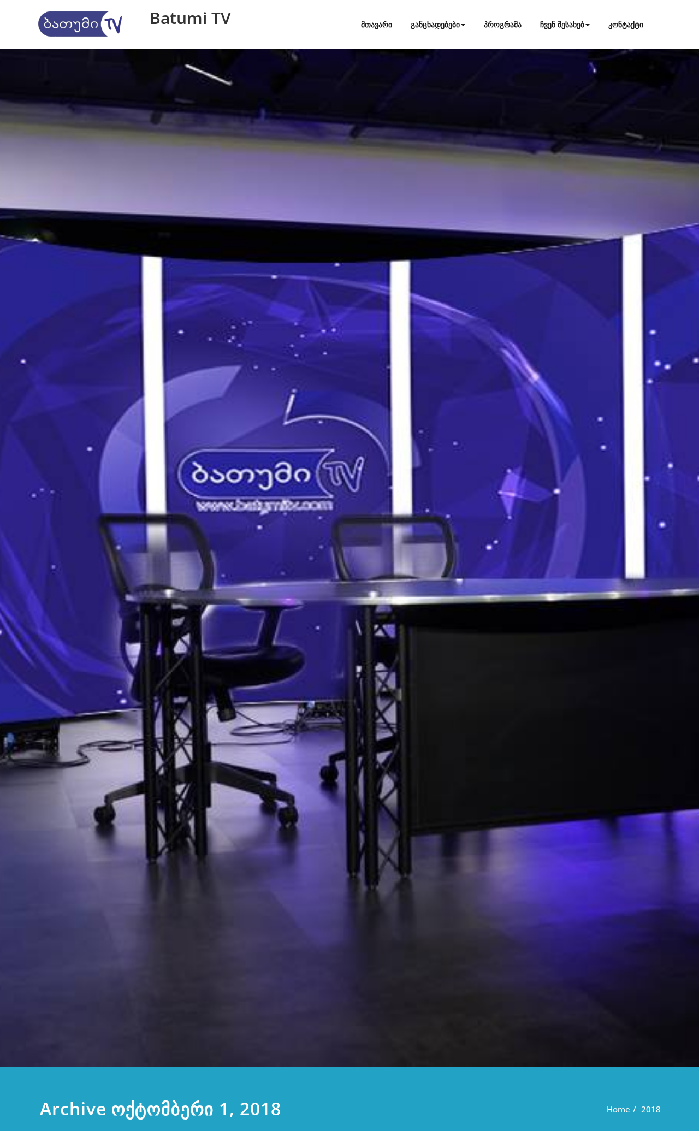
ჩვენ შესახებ (562, 24)
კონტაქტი (625, 24)
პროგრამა (503, 24)
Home (618, 1109)
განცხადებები (435, 24)
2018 (651, 1109)
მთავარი (376, 24)
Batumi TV (190, 18)
